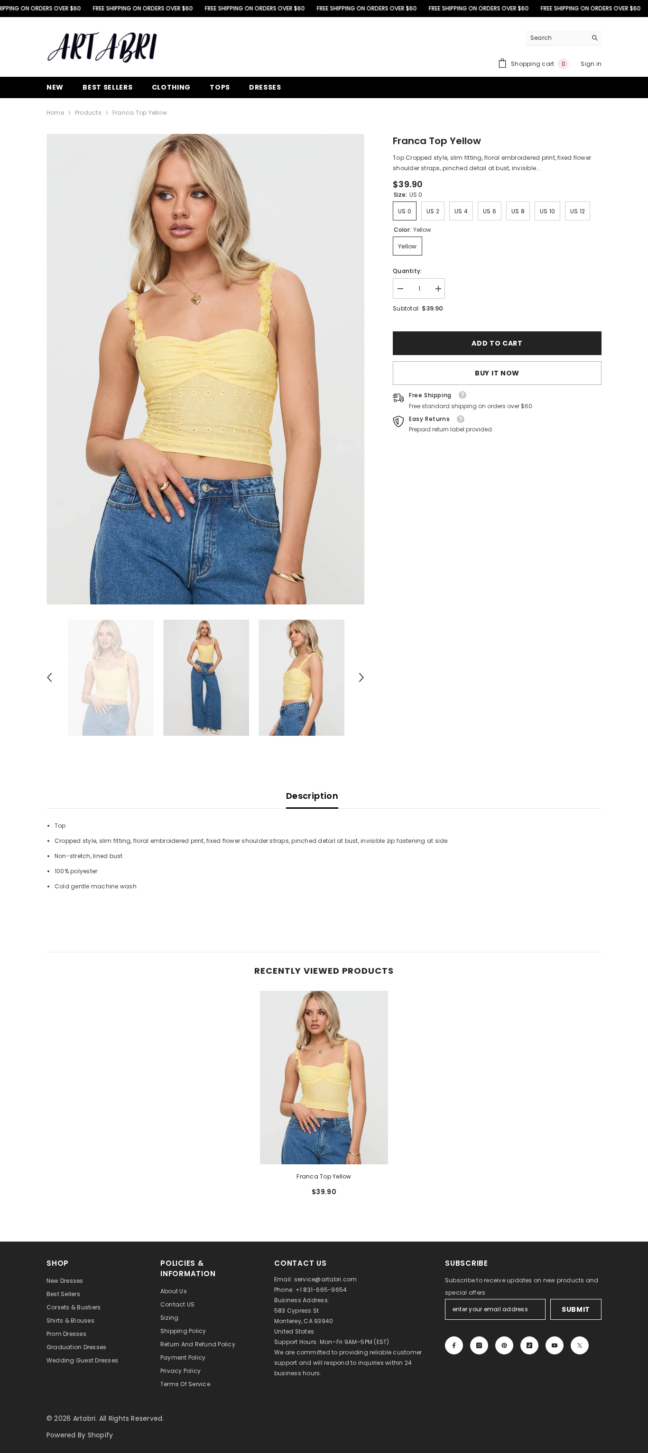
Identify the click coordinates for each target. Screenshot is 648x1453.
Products (88, 113)
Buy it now (497, 373)
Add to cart (497, 343)
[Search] (564, 38)
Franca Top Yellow (323, 1176)
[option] (205, 369)
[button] (49, 677)
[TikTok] (529, 1345)
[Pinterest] (504, 1345)
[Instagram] (479, 1345)
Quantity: (407, 271)
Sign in (591, 64)
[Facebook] (454, 1345)
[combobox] (556, 38)
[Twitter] (580, 1345)
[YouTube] (555, 1345)
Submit (576, 1309)
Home (55, 113)
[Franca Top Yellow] (324, 1077)
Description (312, 796)
